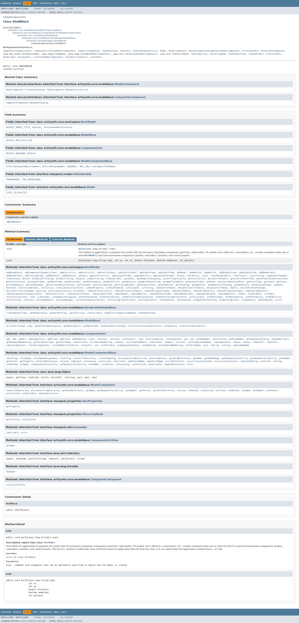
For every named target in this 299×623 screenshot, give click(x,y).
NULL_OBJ (85, 166)
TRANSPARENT (13, 179)
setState (28, 300)
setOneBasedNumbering (170, 345)
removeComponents (16, 345)
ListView (38, 57)
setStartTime (13, 300)
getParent (11, 361)
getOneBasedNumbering (18, 342)
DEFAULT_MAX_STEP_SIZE (19, 140)
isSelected (104, 361)
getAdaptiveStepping (149, 278)
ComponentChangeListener (17, 51)
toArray (214, 345)
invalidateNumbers (136, 342)
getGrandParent (158, 358)
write (278, 300)
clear (205, 275)
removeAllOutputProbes (230, 291)
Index (56, 3)
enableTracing (95, 278)
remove (236, 342)
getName (197, 358)
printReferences (175, 361)
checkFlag (11, 358)
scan (32, 297)
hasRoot (278, 285)
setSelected (139, 364)
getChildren (220, 339)
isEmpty (168, 342)
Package (17, 3)
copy (29, 326)
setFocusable (196, 297)
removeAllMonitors (203, 291)
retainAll (86, 345)
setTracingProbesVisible (121, 300)
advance (82, 275)
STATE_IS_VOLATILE (16, 192)
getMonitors (129, 281)
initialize (47, 287)
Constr (32, 12)
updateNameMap (241, 345)
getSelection (77, 313)
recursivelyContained (199, 361)
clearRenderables (220, 275)
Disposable (24, 57)
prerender (79, 291)
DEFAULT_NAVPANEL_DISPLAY (21, 153)
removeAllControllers (99, 291)
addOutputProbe (228, 272)
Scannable (96, 57)
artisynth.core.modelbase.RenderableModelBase (49, 38)
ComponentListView (44, 51)
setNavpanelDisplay (128, 345)
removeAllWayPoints (256, 291)
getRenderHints (38, 313)
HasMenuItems (110, 51)
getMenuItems (90, 326)
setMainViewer (215, 297)
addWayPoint (53, 275)
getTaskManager (34, 285)
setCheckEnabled (87, 297)
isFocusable (132, 287)
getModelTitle (111, 281)
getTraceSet (84, 285)
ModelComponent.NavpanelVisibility (67, 89)
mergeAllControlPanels (191, 287)
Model (163, 51)
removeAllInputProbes (156, 291)
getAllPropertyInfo (174, 278)
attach (180, 275)
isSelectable (94, 313)
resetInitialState (16, 297)
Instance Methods (37, 239)
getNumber (284, 358)
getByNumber (203, 339)
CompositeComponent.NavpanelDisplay (27, 102)
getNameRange (211, 358)
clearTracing (256, 275)
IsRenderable (256, 54)
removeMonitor (139, 294)
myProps (36, 127)
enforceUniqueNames (53, 166)
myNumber (72, 166)
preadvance (170, 326)
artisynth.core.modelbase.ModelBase (37, 35)
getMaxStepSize (72, 326)
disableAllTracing (42, 278)
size (205, 345)
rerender (269, 294)
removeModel (121, 294)
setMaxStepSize (234, 297)
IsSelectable (273, 54)
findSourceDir (114, 278)
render (241, 294)
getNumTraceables (173, 281)
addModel (182, 272)
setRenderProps (147, 313)
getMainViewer (73, 281)
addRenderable (267, 272)
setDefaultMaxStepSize (192, 326)
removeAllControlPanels (128, 291)
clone (91, 339)
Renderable (9, 57)
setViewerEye (166, 300)
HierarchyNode (218, 54)
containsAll (129, 339)
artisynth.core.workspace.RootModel (46, 40)
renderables (254, 294)
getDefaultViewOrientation (272, 278)
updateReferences (174, 364)
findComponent (174, 339)
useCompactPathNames (104, 166)
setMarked (11, 364)
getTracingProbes (124, 285)
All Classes (66, 9)
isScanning (89, 361)
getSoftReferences (46, 361)
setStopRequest (44, 300)
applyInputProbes (122, 275)
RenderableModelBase (100, 307)
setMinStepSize (254, 297)
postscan (41, 291)
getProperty (26, 361)
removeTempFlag (249, 361)
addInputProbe (147, 272)
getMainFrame (54, 281)
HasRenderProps (237, 54)
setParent (107, 364)
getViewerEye (165, 285)
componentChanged (276, 275)
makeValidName (136, 361)
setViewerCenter (147, 300)
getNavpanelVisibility (235, 358)
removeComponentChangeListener (24, 294)
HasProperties (199, 54)
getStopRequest (15, 285)
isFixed (64, 361)
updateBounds (265, 300)
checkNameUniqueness (45, 358)
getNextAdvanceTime (149, 281)
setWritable (155, 364)
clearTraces (240, 275)
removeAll (258, 342)
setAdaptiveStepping (64, 297)
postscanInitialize (59, 291)
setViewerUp (183, 300)
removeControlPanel (78, 294)
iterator (180, 342)
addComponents (36, 339)
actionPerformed (15, 326)
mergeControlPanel (217, 287)
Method (41, 12)
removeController (55, 294)
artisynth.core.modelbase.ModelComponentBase (35, 30)
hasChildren (80, 342)
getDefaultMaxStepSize (48, 326)
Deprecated (45, 3)
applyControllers (99, 275)
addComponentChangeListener (41, 272)
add (8, 339)
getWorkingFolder (261, 285)
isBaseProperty (94, 287)
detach (26, 278)
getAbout (129, 278)
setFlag (277, 361)
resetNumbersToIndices (65, 345)
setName (24, 364)
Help (63, 3)
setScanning (122, 364)
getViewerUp (182, 285)
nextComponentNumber (200, 342)
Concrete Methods (63, 239)
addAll (22, 339)
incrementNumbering (101, 342)
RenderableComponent (273, 51)
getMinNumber (236, 339)
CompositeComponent (89, 51)
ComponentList (91, 148)
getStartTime (254, 281)
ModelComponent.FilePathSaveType (25, 89)
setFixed (265, 361)
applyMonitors (142, 275)
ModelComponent (69, 33)
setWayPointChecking (205, 300)
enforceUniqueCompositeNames (23, 166)
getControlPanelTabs (242, 278)
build (81, 248)
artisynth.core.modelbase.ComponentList (35, 33)
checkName (25, 358)
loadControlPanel (166, 287)
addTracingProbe (34, 275)
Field (23, 12)
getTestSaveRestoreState (60, 285)
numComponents (222, 342)
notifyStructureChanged (19, 291)
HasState (125, 51)
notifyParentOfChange (252, 287)
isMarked (76, 361)
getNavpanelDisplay (258, 339)
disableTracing (64, 278)
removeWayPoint (226, 294)
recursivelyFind (15, 484)
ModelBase (88, 134)
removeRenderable (183, 294)
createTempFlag (107, 358)
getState (269, 281)
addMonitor (195, 272)
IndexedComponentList (145, 51)
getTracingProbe (102, 285)
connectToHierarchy (84, 358)
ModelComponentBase (96, 161)
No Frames (49, 9)
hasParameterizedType (113, 326)
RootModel (18, 69)
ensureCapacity (154, 339)
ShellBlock (13, 222)
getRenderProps (58, 313)
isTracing (147, 287)
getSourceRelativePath (231, 281)
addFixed (52, 339)
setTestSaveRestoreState (90, 300)
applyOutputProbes (163, 275)
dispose (80, 278)
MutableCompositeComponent (204, 51)
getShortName (63, 342)
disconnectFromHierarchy (132, 358)
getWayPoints (241, 285)
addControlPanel (106, 272)
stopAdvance (248, 300)
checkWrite (193, 275)
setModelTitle (273, 297)
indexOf (118, 342)
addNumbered (79, 339)
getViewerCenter (146, 285)
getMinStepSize (92, 281)
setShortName (192, 345)
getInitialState (15, 281)
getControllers (196, 278)
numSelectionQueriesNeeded (120, 313)
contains (102, 339)
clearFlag (65, 358)
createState (13, 278)
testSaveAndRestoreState (57, 127)
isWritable (119, 361)
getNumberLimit (280, 339)
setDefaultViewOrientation (137, 297)
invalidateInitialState (69, 287)
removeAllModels (181, 291)
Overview (6, 3)
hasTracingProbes (28, 287)
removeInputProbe (102, 294)
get (186, 339)
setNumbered (149, 345)
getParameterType (43, 342)
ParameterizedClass (76, 57)
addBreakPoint (14, 272)
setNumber (94, 364)
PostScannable (250, 51)
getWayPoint (198, 285)
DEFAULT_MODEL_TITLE (18, 127)
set (96, 345)
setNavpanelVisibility (44, 364)
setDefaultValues (109, 297)
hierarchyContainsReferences (145, 326)
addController (68, 272)
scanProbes (43, 297)
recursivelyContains (226, 361)
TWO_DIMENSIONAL (31, 179)
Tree (35, 3)
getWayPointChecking (220, 285)
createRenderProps (16, 313)
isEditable (155, 342)
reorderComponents (39, 345)
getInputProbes (36, 281)
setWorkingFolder (229, 300)
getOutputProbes (194, 281)
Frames (38, 9)
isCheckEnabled (114, 287)
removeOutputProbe (160, 294)
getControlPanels (218, 278)
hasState (11, 287)
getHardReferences (179, 358)
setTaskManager (64, 300)
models (234, 287)
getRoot (211, 281)
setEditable (107, 345)
